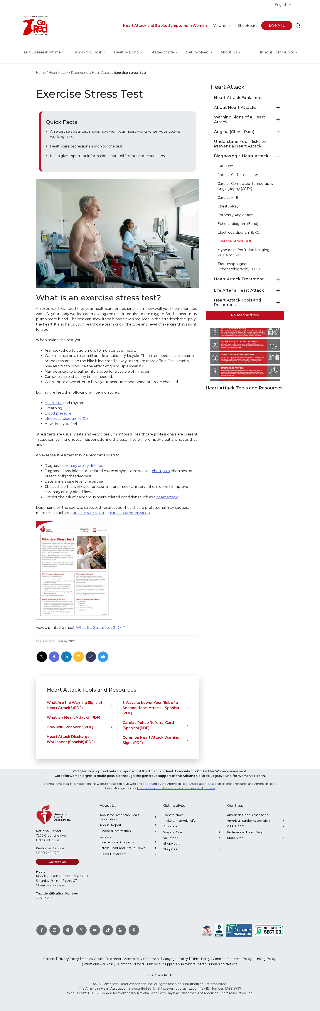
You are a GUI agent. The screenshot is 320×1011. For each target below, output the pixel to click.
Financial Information (115, 831)
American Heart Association (247, 815)
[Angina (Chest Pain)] (278, 132)
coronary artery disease (82, 466)
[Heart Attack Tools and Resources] (278, 303)
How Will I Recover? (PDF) (70, 727)
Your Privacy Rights (160, 975)
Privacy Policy (68, 959)
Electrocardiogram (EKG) (66, 418)
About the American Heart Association (119, 817)
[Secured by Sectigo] (269, 930)
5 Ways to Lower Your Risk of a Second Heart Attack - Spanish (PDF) (151, 708)
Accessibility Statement (142, 959)
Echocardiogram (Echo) (237, 224)
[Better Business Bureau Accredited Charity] (219, 930)
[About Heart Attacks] (278, 107)
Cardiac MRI (227, 197)
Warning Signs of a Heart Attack (239, 119)
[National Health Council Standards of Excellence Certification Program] (207, 930)
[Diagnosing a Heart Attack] (278, 156)
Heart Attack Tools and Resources (237, 302)
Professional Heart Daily (245, 832)
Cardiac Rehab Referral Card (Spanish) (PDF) (148, 725)
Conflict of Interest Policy (232, 959)
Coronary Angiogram (235, 215)
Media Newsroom (113, 853)
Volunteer (170, 838)
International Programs (117, 842)
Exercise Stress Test (130, 73)
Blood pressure (58, 413)
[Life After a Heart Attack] (278, 291)
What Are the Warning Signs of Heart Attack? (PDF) (74, 705)
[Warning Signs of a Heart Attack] (278, 120)
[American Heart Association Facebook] (41, 930)
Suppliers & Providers (179, 964)
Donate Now (173, 815)
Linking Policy (265, 959)
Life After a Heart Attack (239, 290)
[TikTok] (107, 930)
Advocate (170, 826)
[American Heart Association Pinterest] (134, 930)
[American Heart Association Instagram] (54, 930)
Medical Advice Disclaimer (101, 959)
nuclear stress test (88, 513)
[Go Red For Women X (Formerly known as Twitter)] (81, 930)
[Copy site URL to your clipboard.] (90, 657)
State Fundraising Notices (217, 964)
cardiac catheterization (130, 513)
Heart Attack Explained (237, 98)
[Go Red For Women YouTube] (94, 930)
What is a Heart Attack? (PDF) (73, 717)
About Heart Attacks (235, 107)
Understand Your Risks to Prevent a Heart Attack (240, 144)
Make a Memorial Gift (179, 820)
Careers (105, 836)
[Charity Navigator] (239, 930)
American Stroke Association (248, 820)
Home (41, 73)
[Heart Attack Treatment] (278, 279)
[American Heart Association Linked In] (120, 930)
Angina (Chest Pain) (234, 132)
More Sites (235, 838)
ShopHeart (171, 843)
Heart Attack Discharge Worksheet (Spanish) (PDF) (71, 739)
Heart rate (53, 403)
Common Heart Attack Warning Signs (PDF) (151, 740)
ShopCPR (170, 849)
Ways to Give (172, 832)
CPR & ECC (235, 826)
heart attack (167, 497)
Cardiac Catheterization (237, 175)
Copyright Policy (175, 959)
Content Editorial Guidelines (139, 964)
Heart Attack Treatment (239, 279)
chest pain (161, 471)
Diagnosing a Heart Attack (91, 73)
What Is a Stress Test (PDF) (99, 627)
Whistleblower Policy (99, 964)
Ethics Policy (200, 959)
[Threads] (68, 930)
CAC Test (225, 166)
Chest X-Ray (228, 206)
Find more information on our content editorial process (176, 788)
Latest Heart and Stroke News (122, 848)
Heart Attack (58, 73)
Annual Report (110, 825)
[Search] (298, 25)
